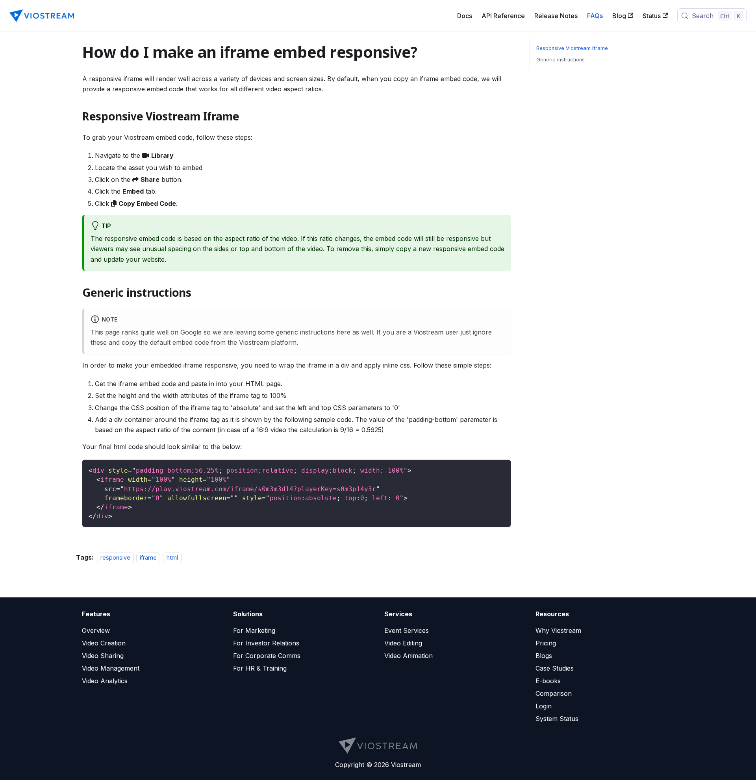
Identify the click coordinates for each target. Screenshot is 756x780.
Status (652, 16)
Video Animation (408, 656)
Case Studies (555, 668)
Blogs (544, 656)
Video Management (110, 668)
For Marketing (254, 630)
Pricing (546, 643)
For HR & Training (260, 668)
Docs (464, 16)
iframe (148, 557)
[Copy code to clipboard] (501, 469)
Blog (619, 16)
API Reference (503, 16)
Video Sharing (103, 656)
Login (544, 706)
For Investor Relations (266, 643)
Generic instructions (560, 60)
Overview (96, 630)
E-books (548, 681)
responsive (115, 557)
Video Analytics (105, 681)
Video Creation (104, 643)
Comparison (554, 693)
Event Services (406, 630)
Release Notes (556, 16)
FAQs (595, 16)
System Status (557, 719)
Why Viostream (558, 630)
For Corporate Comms (266, 656)
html (172, 557)
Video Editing (403, 643)
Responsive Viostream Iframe (572, 48)
